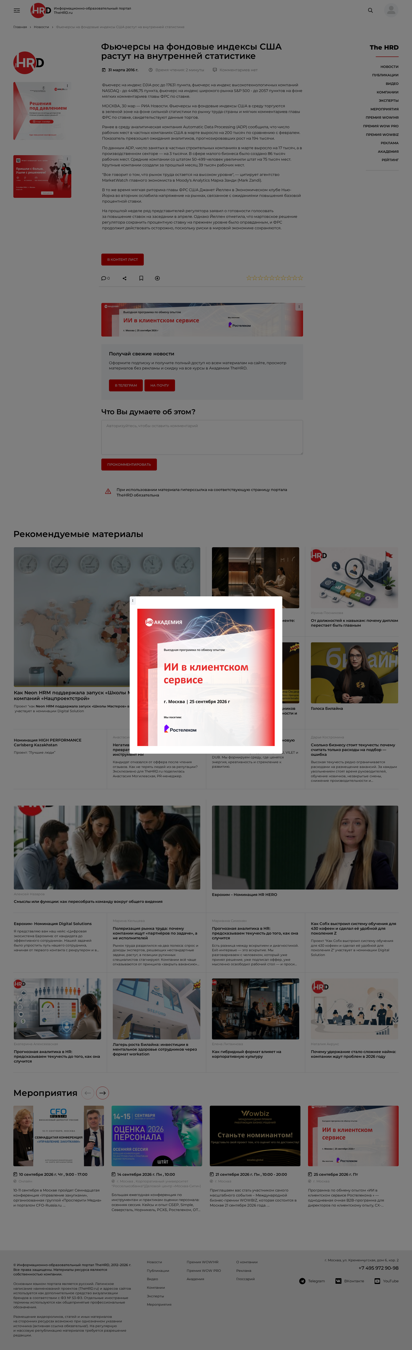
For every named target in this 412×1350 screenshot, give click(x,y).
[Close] (277, 598)
